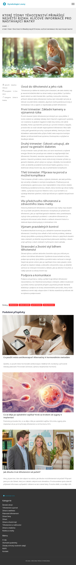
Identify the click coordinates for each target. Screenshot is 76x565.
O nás (4, 540)
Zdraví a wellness (8, 511)
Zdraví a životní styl (9, 522)
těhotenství (13, 305)
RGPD (4, 548)
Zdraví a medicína (8, 528)
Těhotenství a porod (10, 508)
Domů (4, 26)
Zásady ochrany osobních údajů (14, 546)
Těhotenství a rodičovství (11, 525)
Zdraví (4, 519)
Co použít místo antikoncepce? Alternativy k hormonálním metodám (36, 357)
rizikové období (24, 305)
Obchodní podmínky (9, 543)
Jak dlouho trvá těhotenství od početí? (21, 472)
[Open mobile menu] (73, 4)
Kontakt (5, 551)
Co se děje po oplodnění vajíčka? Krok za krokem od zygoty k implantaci (32, 416)
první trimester (36, 305)
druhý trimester (49, 305)
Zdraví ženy (6, 516)
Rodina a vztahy (8, 531)
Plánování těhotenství (10, 513)
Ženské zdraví (7, 505)
